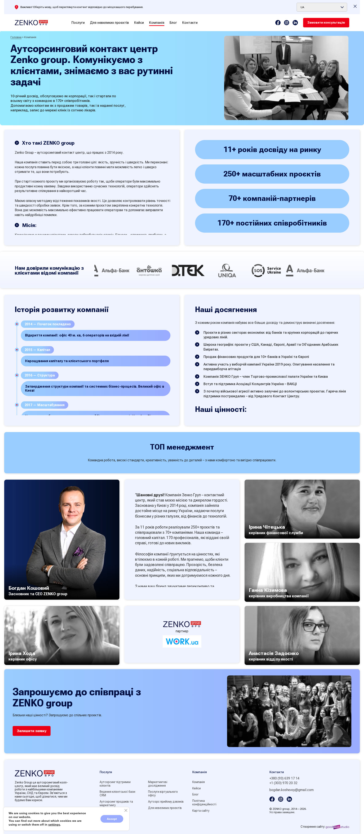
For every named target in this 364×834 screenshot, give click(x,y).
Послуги (78, 23)
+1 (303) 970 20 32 (283, 783)
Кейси (139, 23)
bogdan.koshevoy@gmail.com (291, 790)
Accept (112, 819)
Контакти (190, 23)
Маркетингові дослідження (157, 783)
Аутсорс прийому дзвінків (166, 801)
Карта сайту (200, 810)
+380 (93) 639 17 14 (284, 778)
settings (54, 824)
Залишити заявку (31, 731)
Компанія (156, 23)
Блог (173, 23)
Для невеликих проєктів (109, 23)
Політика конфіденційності (204, 802)
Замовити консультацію (326, 22)
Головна (16, 37)
